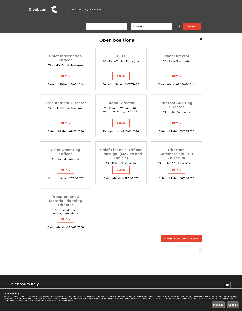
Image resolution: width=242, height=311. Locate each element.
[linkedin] (228, 285)
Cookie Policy (67, 300)
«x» (163, 299)
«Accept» (62, 299)
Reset (179, 26)
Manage (218, 304)
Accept (233, 304)
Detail (65, 76)
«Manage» (108, 299)
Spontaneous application (181, 238)
